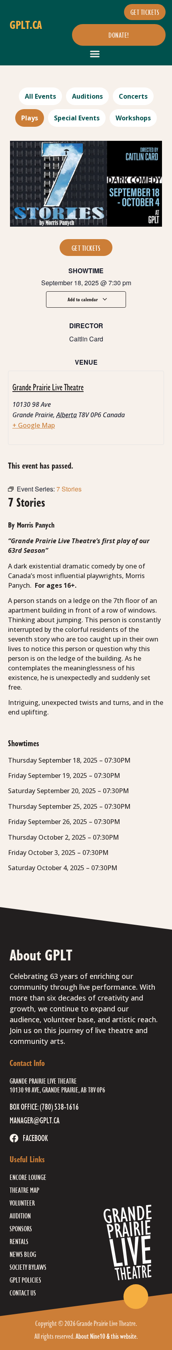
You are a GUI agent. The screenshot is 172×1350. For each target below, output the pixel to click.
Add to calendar (83, 299)
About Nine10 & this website (106, 1336)
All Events (40, 96)
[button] (95, 53)
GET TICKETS (86, 248)
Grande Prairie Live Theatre (48, 387)
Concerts (133, 96)
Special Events (77, 118)
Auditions (87, 96)
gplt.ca (26, 24)
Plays (29, 118)
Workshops (133, 118)
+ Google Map (33, 425)
